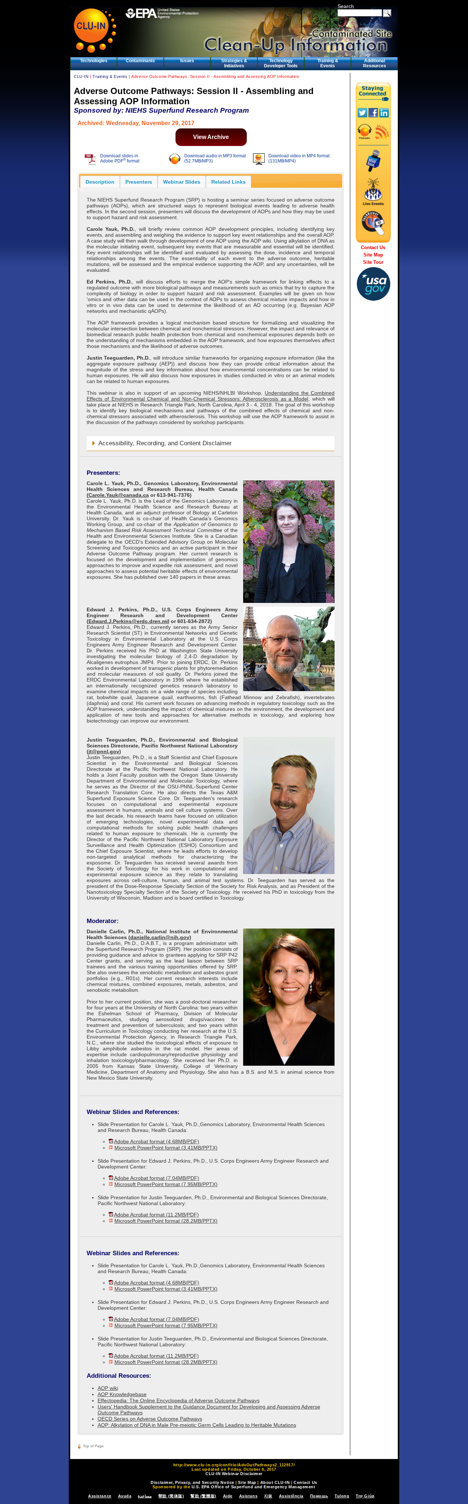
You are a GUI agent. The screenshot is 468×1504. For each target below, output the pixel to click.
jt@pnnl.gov (103, 751)
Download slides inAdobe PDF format (119, 158)
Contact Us (373, 247)
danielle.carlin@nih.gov (159, 937)
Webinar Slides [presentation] (181, 182)
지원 (268, 1496)
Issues (187, 60)
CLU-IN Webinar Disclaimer (234, 1473)
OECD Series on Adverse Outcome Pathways (150, 1419)
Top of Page (93, 1446)
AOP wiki (108, 1388)
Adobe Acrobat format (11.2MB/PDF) (156, 1215)
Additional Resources (374, 63)
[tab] (100, 182)
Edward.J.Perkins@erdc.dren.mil (128, 621)
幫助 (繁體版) (203, 1496)
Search (345, 6)
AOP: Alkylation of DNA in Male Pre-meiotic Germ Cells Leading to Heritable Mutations (197, 1425)
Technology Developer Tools (281, 63)
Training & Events (327, 63)
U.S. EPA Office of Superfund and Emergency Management (254, 1487)
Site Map (373, 255)
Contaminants (140, 60)
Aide (228, 1496)
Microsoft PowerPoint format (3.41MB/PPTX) (166, 1148)
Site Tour (373, 262)
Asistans (248, 1496)
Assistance (100, 1496)
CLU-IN (81, 76)
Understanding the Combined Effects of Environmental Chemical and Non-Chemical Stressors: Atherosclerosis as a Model (211, 396)
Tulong (342, 1496)
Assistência (291, 1496)
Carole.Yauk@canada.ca (118, 495)
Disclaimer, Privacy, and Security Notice (192, 1482)
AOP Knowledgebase (122, 1394)
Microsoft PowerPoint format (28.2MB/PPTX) (166, 1221)
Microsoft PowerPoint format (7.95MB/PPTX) (166, 1184)
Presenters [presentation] (138, 182)
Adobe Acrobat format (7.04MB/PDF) (156, 1178)
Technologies (93, 60)
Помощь (319, 1496)
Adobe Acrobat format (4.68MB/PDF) (156, 1141)
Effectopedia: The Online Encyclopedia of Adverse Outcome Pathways (179, 1400)
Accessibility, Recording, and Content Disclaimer (165, 443)
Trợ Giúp (365, 1496)
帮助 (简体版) (171, 1496)
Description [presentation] (100, 182)
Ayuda (125, 1496)
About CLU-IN (275, 1482)
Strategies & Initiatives (234, 63)
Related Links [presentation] (228, 182)
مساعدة (145, 1496)
